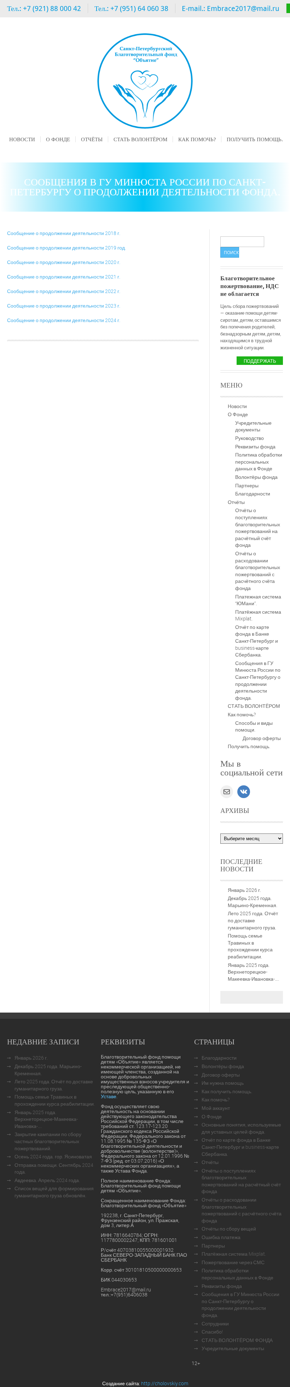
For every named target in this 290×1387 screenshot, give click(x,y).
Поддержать (260, 360)
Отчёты (92, 139)
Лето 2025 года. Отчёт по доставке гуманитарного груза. (253, 920)
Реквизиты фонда (255, 446)
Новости (22, 139)
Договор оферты (262, 738)
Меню (15, 149)
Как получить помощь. (227, 1091)
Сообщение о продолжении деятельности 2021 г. (63, 276)
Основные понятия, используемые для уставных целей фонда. (241, 1128)
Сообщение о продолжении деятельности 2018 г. (63, 233)
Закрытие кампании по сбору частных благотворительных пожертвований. (47, 1141)
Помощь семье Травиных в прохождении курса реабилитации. (250, 946)
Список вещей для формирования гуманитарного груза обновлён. (54, 1192)
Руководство (249, 438)
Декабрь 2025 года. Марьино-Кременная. (252, 902)
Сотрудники (215, 1323)
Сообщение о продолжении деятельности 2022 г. (63, 291)
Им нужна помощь (223, 1082)
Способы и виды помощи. (254, 726)
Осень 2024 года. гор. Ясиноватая (53, 1156)
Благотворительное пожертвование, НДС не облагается (249, 286)
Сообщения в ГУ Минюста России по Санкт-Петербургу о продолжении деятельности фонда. (257, 680)
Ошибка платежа (221, 1237)
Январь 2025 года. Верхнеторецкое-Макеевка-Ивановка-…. (253, 972)
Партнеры (247, 485)
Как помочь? (197, 139)
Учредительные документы (253, 426)
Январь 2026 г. (244, 890)
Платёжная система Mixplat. (234, 1253)
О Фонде (58, 139)
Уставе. (109, 1096)
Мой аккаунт (216, 1108)
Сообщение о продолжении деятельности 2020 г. (63, 262)
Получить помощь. (255, 139)
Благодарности (252, 493)
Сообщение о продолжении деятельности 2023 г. (63, 305)
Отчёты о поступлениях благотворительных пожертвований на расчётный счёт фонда (257, 527)
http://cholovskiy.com (164, 1383)
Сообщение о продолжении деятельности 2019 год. (66, 247)
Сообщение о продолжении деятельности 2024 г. (63, 320)
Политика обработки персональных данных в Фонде (258, 461)
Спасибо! (212, 1331)
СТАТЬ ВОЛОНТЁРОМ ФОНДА (237, 1340)
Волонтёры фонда (256, 477)
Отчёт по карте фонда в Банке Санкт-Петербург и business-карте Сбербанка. (256, 641)
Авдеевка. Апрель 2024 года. (47, 1180)
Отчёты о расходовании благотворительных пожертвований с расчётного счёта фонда (257, 570)
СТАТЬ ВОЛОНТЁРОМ (140, 139)
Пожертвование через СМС (233, 1262)
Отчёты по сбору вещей (229, 1228)
